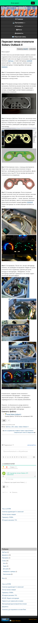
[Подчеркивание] (8, 457)
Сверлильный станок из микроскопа (24, 432)
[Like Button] (4, 420)
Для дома (5, 568)
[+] (26, 457)
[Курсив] (6, 457)
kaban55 (25, 49)
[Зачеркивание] (10, 457)
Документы (19, 33)
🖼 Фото (19, 30)
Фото (3, 578)
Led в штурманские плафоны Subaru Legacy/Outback (18, 430)
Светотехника (7, 574)
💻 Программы (18, 23)
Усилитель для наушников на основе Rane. (14, 609)
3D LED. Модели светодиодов (10, 598)
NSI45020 (4, 67)
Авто (4, 563)
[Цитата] (17, 457)
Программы (5, 558)
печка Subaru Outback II (14, 414)
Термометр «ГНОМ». (8, 517)
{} (23, 457)
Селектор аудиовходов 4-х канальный (12, 511)
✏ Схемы (18, 26)
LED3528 (29, 61)
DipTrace (10, 61)
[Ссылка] (21, 457)
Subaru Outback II (23, 426)
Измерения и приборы (9, 571)
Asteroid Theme (33, 619)
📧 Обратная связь (19, 37)
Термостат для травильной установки (12, 601)
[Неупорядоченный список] (14, 457)
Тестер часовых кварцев (9, 514)
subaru (16, 426)
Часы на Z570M (6, 508)
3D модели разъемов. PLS (9, 520)
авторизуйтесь (31, 445)
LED (12, 426)
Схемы (4, 560)
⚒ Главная (19, 19)
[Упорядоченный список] (12, 457)
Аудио (5, 566)
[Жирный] (3, 457)
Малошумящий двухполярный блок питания (14, 604)
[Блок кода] (19, 457)
